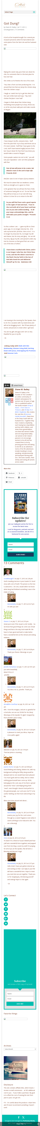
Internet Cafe (12, 353)
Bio (8, 385)
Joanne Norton (9, 767)
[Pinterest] (12, 401)
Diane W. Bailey (11, 27)
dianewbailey (11, 604)
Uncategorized (8, 30)
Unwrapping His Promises (26, 351)
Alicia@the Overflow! (10, 704)
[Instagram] (9, 401)
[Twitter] (6, 399)
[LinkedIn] (6, 401)
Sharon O (7, 621)
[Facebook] (9, 399)
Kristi (5, 838)
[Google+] (12, 399)
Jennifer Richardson (10, 667)
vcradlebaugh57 (9, 579)
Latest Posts (18, 385)
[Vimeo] (9, 404)
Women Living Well (20, 348)
